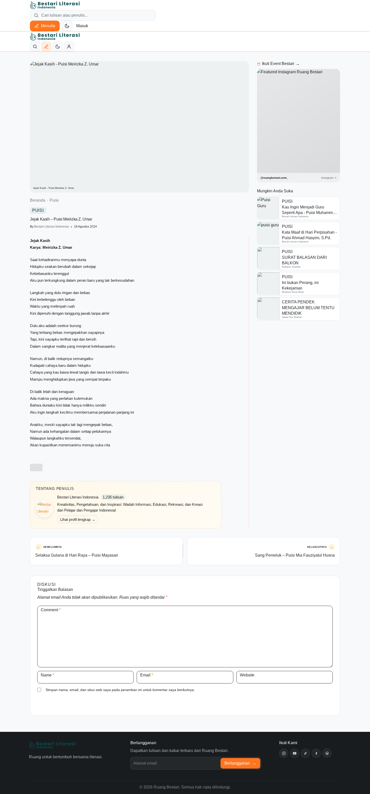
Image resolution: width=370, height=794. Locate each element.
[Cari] (35, 47)
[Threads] (326, 753)
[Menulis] (46, 47)
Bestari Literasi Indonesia (51, 226)
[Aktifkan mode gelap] (67, 26)
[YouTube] (294, 753)
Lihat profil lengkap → (77, 519)
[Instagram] (283, 753)
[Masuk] (69, 47)
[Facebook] (316, 753)
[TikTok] (305, 753)
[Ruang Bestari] (52, 745)
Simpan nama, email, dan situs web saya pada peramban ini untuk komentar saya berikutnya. (120, 690)
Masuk (82, 26)
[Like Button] (36, 467)
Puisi (54, 200)
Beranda (37, 200)
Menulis (48, 26)
